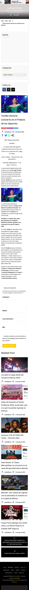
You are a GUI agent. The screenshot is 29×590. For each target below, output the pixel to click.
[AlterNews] (6, 586)
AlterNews (4, 128)
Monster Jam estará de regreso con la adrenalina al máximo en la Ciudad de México (14, 495)
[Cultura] (18, 586)
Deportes (21, 572)
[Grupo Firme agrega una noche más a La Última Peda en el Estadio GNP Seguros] (14, 512)
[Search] (11, 15)
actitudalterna (7, 132)
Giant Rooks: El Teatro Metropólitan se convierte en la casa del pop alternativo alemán (14, 465)
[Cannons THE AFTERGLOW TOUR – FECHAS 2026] (7, 2)
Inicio (4, 567)
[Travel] (25, 586)
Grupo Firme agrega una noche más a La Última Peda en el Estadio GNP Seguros (14, 526)
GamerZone (6, 570)
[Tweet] (5, 135)
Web (3, 327)
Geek (12, 570)
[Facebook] (4, 89)
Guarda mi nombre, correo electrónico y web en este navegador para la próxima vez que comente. (14, 338)
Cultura (17, 570)
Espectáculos (10, 128)
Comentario (6, 297)
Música (16, 128)
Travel (15, 572)
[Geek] (16, 586)
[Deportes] (14, 588)
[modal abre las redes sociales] (12, 135)
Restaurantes (8, 572)
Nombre (5, 310)
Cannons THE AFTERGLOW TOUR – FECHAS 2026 (16, 2)
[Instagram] (13, 89)
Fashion (23, 570)
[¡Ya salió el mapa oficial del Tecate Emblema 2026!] (14, 364)
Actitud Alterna (14, 8)
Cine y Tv (23, 567)
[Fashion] (20, 586)
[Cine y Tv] (11, 586)
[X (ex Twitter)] (9, 89)
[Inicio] (4, 586)
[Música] (9, 586)
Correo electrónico (8, 319)
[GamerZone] (13, 586)
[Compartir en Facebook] (2, 135)
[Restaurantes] (22, 586)
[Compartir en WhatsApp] (9, 135)
